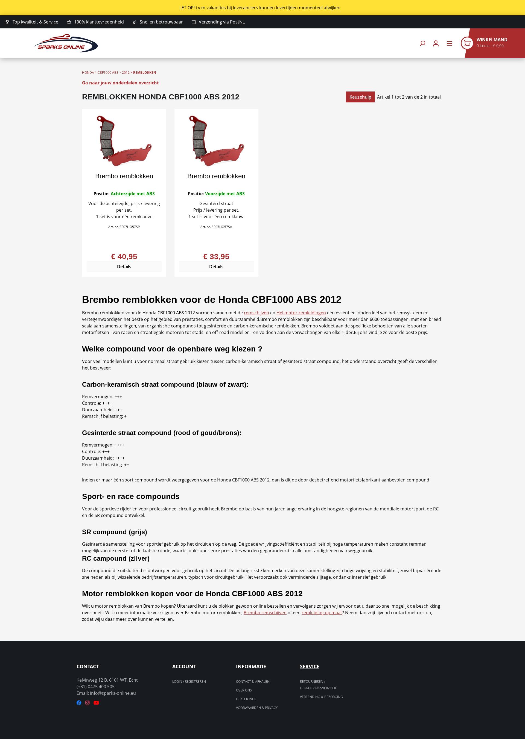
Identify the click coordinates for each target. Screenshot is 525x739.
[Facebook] (79, 703)
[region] (262, 7)
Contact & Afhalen (253, 681)
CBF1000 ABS (108, 72)
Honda (88, 72)
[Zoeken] (422, 43)
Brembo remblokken (124, 176)
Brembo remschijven (265, 613)
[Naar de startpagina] (65, 43)
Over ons (244, 690)
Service (309, 666)
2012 (126, 72)
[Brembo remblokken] (124, 141)
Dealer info (246, 699)
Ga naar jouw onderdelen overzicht (120, 83)
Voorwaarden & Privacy (257, 707)
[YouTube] (96, 703)
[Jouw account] (436, 43)
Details (124, 267)
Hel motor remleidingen (301, 313)
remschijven (256, 313)
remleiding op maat (322, 613)
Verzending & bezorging (321, 696)
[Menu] (449, 43)
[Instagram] (87, 703)
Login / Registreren (189, 681)
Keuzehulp (360, 97)
